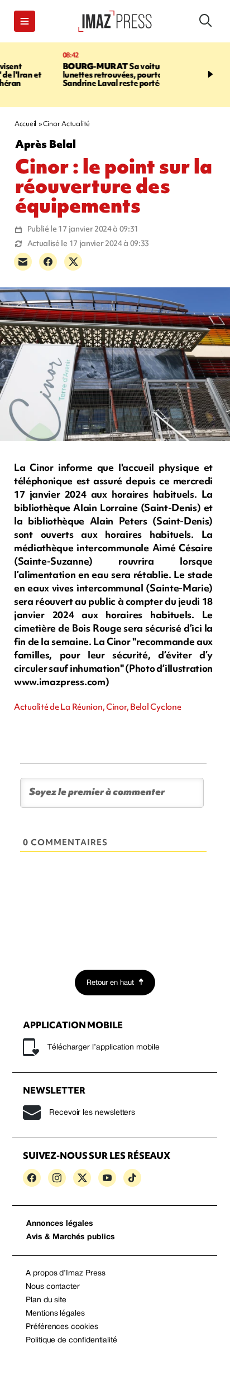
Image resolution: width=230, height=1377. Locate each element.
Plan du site (46, 1300)
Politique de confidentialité (71, 1340)
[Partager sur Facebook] (48, 262)
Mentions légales (55, 1313)
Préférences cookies (62, 1327)
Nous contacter (53, 1287)
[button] (24, 21)
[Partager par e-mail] (23, 262)
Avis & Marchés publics (70, 1237)
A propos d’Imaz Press (66, 1273)
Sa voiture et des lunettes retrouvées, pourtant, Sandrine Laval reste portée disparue (79, 75)
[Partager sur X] (73, 262)
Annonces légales (59, 1223)
